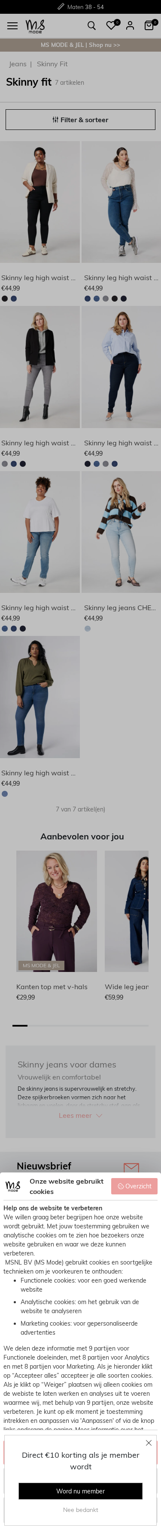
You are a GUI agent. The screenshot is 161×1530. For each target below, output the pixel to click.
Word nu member (80, 1491)
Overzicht (138, 1186)
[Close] (149, 1442)
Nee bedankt (80, 1510)
